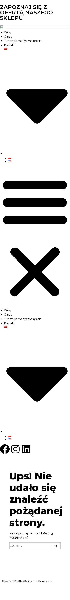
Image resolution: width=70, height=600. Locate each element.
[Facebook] (5, 449)
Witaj (7, 32)
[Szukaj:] (35, 545)
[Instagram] (15, 449)
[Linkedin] (26, 449)
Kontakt (9, 45)
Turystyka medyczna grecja (22, 41)
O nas (8, 36)
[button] (35, 237)
